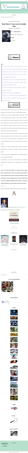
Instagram (23, 207)
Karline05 (5, 301)
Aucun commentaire (17, 28)
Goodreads (19, 207)
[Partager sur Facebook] (11, 228)
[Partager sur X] (13, 228)
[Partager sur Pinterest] (15, 228)
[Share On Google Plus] (16, 228)
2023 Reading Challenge (6, 300)
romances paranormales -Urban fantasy (14, 21)
